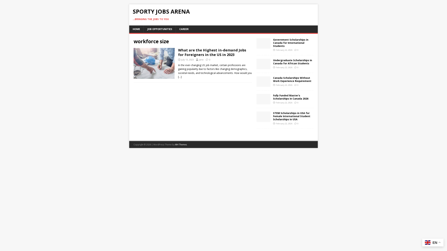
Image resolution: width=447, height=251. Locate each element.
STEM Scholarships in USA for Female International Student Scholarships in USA (291, 116)
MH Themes (181, 144)
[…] (180, 76)
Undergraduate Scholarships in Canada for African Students (292, 62)
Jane (201, 59)
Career (184, 29)
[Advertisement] (193, 110)
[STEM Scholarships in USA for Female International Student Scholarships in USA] (263, 120)
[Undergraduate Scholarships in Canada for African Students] (263, 67)
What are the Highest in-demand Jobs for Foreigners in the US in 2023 (212, 52)
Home (136, 29)
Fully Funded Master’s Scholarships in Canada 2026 (290, 97)
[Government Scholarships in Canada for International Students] (263, 46)
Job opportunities (159, 29)
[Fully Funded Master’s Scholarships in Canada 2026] (263, 102)
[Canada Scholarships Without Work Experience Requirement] (263, 84)
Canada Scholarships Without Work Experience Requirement (292, 79)
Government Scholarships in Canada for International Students (290, 43)
